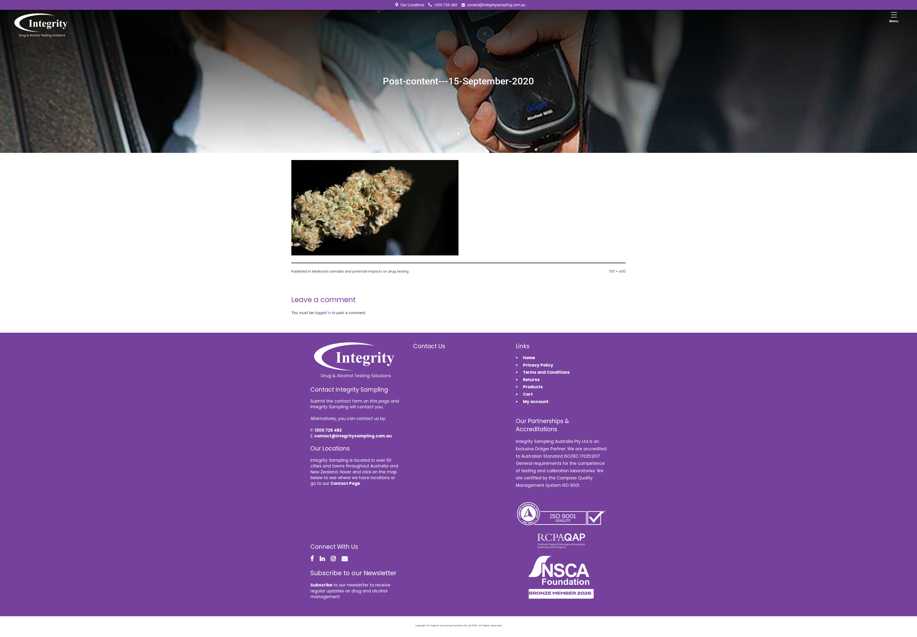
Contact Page (345, 483)
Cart (528, 394)
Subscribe (321, 585)
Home (529, 358)
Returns (531, 380)
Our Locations (412, 4)
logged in (323, 312)
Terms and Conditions (546, 372)
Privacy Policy (538, 365)
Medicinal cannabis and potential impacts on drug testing (360, 271)
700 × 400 (617, 271)
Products (533, 387)
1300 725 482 (445, 4)
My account (536, 401)
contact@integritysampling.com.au (496, 4)
